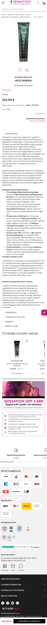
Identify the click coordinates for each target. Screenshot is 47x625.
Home (3, 15)
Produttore (11, 326)
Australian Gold (23, 77)
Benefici (9, 321)
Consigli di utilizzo (15, 317)
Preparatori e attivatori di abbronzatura (15, 17)
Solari (29, 15)
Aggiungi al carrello (29, 621)
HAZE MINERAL (38, 17)
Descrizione (11, 134)
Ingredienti (11, 312)
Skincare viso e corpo (16, 15)
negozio (13, 417)
